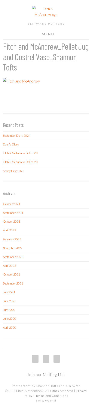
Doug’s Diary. (11, 144)
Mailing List (54, 374)
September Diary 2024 (16, 135)
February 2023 (12, 239)
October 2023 (11, 221)
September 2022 (13, 257)
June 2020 (9, 318)
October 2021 (11, 274)
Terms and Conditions (52, 395)
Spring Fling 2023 (13, 171)
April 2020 (9, 327)
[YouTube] (57, 359)
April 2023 (9, 230)
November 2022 (12, 248)
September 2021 (13, 283)
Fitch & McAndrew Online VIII (20, 153)
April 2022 (9, 265)
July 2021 (9, 292)
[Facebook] (46, 359)
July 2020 (9, 310)
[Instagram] (35, 359)
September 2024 (13, 212)
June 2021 (9, 301)
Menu (48, 34)
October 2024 (11, 204)
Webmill (50, 400)
